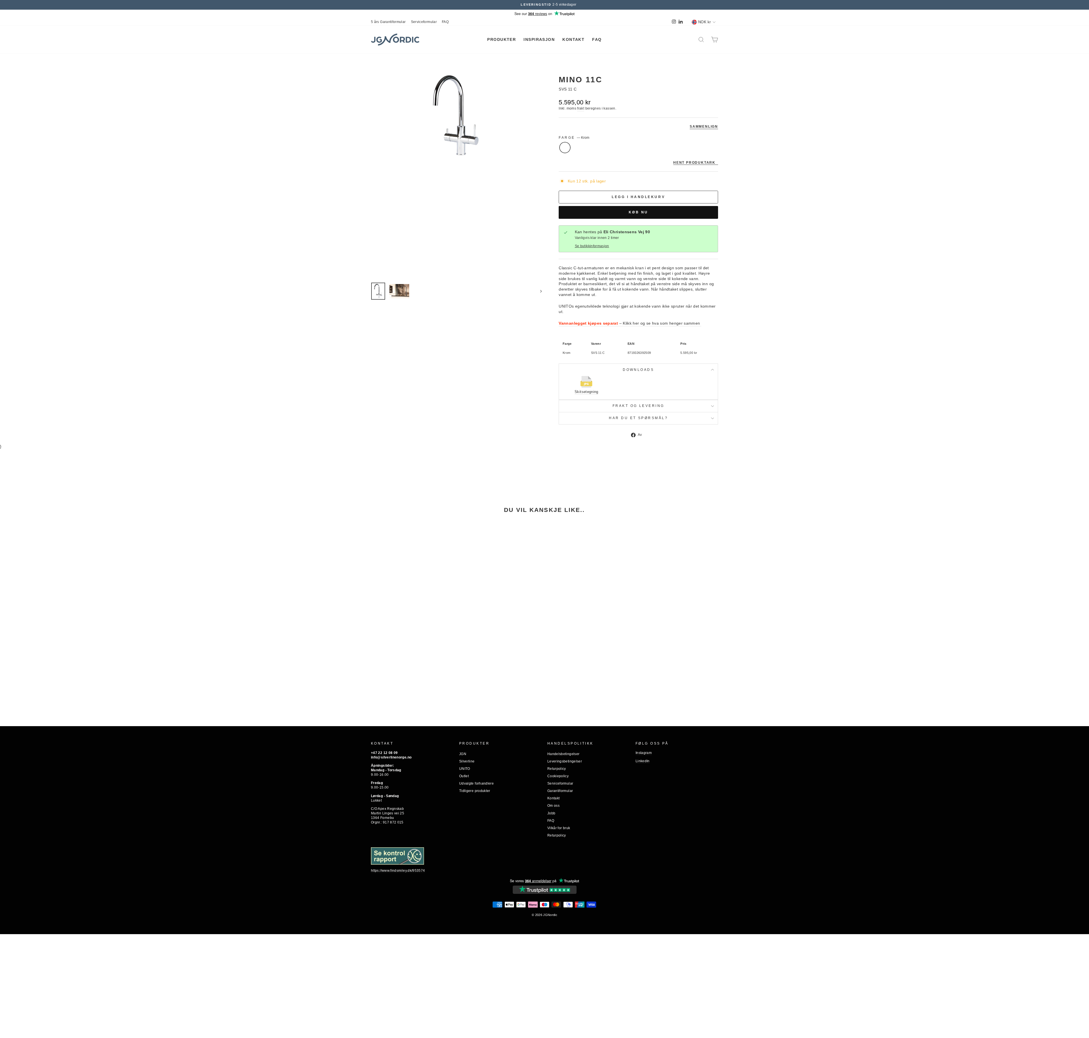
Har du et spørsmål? (638, 418)
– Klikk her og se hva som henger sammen (630, 323)
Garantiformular (560, 791)
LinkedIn (643, 761)
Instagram (644, 753)
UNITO (568, 70)
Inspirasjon (539, 39)
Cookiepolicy (558, 776)
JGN (462, 754)
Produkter (501, 39)
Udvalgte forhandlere (476, 783)
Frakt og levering (638, 405)
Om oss (553, 806)
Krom (565, 147)
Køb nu (638, 212)
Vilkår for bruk (558, 828)
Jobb (551, 813)
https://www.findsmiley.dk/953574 (398, 871)
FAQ (445, 22)
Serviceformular (424, 22)
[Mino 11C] (412, 586)
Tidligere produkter (474, 791)
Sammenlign (704, 126)
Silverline (467, 761)
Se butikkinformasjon (592, 246)
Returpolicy (556, 769)
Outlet (464, 776)
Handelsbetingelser (563, 754)
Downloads (638, 369)
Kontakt (573, 39)
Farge (574, 137)
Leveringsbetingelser (564, 761)
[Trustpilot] (545, 890)
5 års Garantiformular (388, 22)
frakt (580, 108)
